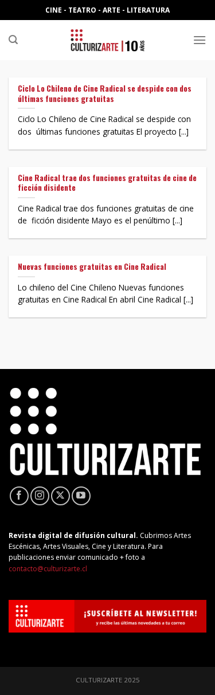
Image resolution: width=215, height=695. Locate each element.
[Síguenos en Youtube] (81, 495)
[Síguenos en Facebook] (19, 495)
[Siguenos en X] (60, 495)
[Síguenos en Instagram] (39, 495)
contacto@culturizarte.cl (48, 569)
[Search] (13, 40)
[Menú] (199, 40)
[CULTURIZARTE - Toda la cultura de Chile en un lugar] (108, 40)
